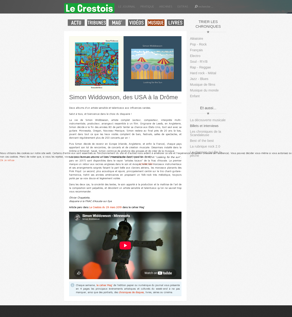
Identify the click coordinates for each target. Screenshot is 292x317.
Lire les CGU (146, 163)
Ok (1, 160)
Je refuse (9, 160)
